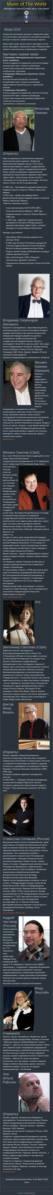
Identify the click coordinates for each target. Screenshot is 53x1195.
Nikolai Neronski (30, 1193)
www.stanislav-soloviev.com (14, 913)
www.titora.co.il (9, 1172)
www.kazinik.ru (9, 439)
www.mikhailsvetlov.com (12, 597)
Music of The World (26, 4)
